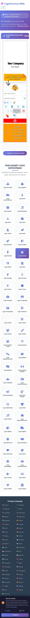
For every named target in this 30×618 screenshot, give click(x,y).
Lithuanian (7, 563)
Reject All (21, 610)
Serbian (6, 578)
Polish (6, 570)
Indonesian (7, 551)
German (6, 543)
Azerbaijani (22, 513)
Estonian (21, 532)
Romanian (7, 574)
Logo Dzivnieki (14, 14)
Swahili (6, 586)
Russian (21, 574)
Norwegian (7, 567)
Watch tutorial (24, 26)
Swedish (21, 586)
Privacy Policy (13, 607)
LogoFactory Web (14, 3)
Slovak (20, 578)
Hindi (5, 547)
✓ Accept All (15, 615)
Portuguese (22, 570)
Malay (20, 563)
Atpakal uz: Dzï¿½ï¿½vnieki (16, 153)
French (6, 540)
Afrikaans (21, 505)
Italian (6, 555)
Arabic (20, 509)
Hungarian (22, 547)
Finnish (21, 536)
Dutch (6, 532)
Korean (6, 559)
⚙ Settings (7, 610)
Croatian (21, 524)
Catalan (21, 520)
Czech (6, 528)
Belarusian (22, 516)
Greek (20, 543)
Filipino (6, 536)
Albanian (6, 509)
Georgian (21, 540)
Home (6, 14)
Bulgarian (7, 520)
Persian (21, 567)
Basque (6, 516)
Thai (5, 590)
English (6, 505)
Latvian (21, 559)
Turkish (21, 590)
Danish (21, 528)
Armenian (7, 513)
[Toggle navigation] (3, 7)
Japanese (21, 555)
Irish (20, 551)
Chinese (6, 524)
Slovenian (7, 582)
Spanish (21, 582)
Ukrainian (7, 594)
